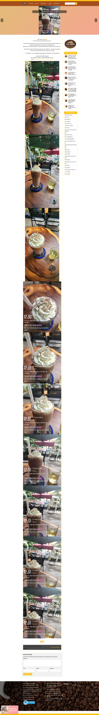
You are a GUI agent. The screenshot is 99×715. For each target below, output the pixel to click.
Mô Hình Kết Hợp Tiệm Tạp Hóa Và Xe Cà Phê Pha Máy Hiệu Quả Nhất (72, 63)
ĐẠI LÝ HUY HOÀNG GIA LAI (70, 141)
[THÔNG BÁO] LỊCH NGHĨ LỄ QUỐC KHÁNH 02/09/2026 (72, 73)
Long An (66, 165)
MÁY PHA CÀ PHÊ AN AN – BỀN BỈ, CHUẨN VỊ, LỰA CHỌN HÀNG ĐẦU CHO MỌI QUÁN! (72, 90)
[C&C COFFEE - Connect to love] (24, 3)
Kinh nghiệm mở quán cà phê (70, 161)
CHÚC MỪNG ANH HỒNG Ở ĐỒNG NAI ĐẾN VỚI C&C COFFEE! (71, 101)
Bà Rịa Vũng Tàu (68, 115)
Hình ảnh (66, 154)
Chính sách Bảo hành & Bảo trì (52, 693)
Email (37, 668)
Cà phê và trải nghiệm (55, 647)
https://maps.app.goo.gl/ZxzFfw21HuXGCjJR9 (43, 59)
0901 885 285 (13, 710)
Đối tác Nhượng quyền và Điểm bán (70, 145)
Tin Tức (66, 171)
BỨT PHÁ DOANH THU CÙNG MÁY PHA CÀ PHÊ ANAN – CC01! (72, 96)
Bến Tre (66, 117)
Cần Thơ (66, 127)
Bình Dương (67, 119)
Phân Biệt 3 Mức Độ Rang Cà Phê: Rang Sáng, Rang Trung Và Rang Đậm (72, 68)
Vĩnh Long (67, 173)
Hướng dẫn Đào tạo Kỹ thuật (70, 156)
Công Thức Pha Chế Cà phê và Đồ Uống (70, 130)
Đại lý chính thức (68, 134)
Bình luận (25, 658)
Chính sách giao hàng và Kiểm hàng (53, 691)
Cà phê (50, 3)
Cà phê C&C (31, 3)
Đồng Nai (66, 149)
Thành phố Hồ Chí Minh (69, 169)
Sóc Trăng (67, 167)
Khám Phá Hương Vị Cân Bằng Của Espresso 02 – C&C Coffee (72, 84)
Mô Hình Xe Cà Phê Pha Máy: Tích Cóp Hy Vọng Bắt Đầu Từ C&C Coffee (72, 79)
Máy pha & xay (43, 3)
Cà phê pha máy (68, 125)
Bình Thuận (67, 121)
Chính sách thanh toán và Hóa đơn (53, 689)
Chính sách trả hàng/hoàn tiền (52, 683)
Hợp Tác (36, 3)
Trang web (52, 668)
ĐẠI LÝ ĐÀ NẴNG (68, 136)
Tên (24, 668)
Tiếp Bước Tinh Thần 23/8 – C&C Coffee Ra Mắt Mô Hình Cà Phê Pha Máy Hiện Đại (72, 57)
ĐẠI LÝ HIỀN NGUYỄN (69, 139)
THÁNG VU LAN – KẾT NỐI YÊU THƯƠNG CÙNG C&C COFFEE (72, 107)
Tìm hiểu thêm (56, 3)
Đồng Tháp (67, 151)
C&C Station (67, 123)
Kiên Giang (67, 159)
